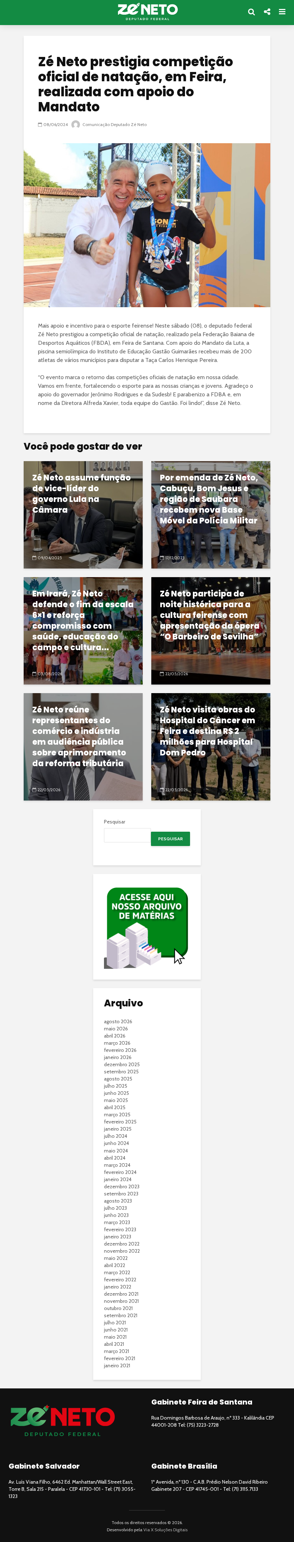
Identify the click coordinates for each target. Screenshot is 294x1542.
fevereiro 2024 (120, 1172)
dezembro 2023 (121, 1186)
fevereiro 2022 (120, 1279)
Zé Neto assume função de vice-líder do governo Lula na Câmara (81, 494)
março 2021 (116, 1351)
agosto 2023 (118, 1201)
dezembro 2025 (122, 1064)
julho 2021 (115, 1322)
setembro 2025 (121, 1071)
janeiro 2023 (117, 1236)
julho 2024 (115, 1136)
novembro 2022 (122, 1251)
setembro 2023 (121, 1193)
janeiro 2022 (117, 1287)
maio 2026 (116, 1028)
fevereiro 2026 (120, 1050)
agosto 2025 (118, 1078)
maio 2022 (116, 1258)
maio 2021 (115, 1337)
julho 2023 (115, 1208)
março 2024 (117, 1165)
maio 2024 (116, 1150)
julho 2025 (115, 1086)
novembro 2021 (121, 1301)
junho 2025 (116, 1093)
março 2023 (117, 1222)
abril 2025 (114, 1107)
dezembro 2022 (121, 1244)
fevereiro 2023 (120, 1229)
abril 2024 (114, 1158)
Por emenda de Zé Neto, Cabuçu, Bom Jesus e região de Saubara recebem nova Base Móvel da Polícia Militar (209, 499)
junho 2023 (116, 1215)
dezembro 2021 (121, 1294)
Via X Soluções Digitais (165, 1529)
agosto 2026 (118, 1021)
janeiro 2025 (118, 1129)
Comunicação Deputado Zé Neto (114, 124)
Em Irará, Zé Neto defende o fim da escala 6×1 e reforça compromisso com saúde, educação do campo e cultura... (83, 621)
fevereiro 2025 (120, 1121)
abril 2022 (114, 1265)
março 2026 (117, 1043)
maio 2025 (116, 1100)
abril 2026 (114, 1036)
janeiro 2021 (117, 1365)
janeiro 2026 (118, 1057)
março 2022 (117, 1272)
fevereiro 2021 (119, 1358)
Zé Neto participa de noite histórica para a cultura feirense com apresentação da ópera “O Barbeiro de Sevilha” (210, 615)
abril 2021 (114, 1344)
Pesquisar (114, 821)
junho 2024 (116, 1143)
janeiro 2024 (118, 1179)
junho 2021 (116, 1329)
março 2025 (117, 1114)
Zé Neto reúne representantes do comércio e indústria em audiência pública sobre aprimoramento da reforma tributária (79, 737)
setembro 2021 (120, 1315)
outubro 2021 (118, 1308)
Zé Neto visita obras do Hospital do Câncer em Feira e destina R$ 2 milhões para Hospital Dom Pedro (207, 731)
